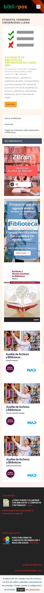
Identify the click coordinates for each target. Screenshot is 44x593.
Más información (32, 590)
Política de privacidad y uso (28, 570)
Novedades (32, 69)
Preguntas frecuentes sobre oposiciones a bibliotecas (22, 131)
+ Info (29, 505)
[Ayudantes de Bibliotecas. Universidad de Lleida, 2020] (22, 40)
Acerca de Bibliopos (13, 118)
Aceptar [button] (20, 590)
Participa (33, 543)
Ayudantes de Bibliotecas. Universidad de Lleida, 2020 (21, 61)
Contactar (9, 124)
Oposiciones (9, 72)
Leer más (10, 104)
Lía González (12, 69)
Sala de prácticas (20, 72)
